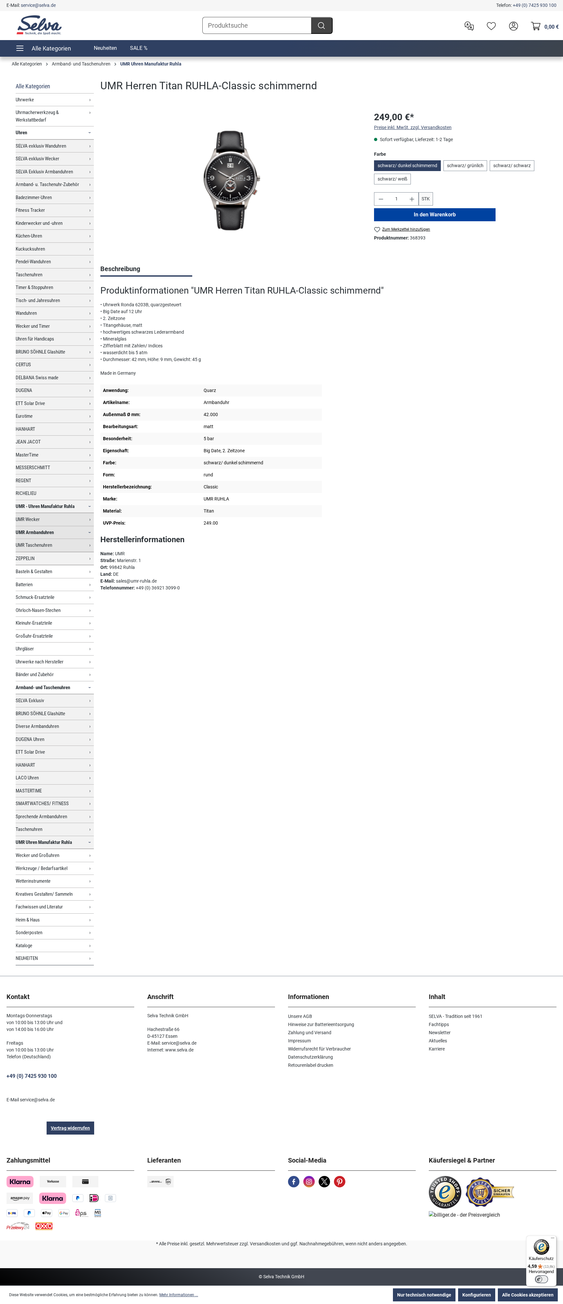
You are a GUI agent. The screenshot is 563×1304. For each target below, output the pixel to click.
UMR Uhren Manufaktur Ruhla (44, 842)
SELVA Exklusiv (30, 700)
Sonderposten (29, 932)
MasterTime (27, 455)
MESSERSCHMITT (33, 468)
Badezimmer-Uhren (34, 197)
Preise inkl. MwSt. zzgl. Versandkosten (413, 127)
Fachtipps (439, 1024)
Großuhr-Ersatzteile (34, 636)
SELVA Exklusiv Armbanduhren (44, 172)
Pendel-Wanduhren (33, 262)
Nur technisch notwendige (424, 1294)
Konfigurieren (476, 1294)
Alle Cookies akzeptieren (528, 1294)
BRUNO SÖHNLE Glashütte (40, 352)
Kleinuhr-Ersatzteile (34, 623)
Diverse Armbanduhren (37, 726)
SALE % (139, 48)
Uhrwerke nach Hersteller (40, 662)
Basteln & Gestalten (34, 571)
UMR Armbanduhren (35, 532)
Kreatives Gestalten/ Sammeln (44, 894)
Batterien (24, 584)
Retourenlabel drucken (310, 1065)
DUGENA (24, 390)
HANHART (25, 429)
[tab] (146, 269)
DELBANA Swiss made (37, 378)
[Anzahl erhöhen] (412, 199)
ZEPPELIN (25, 558)
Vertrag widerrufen (70, 1128)
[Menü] (552, 1239)
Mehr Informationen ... (178, 1295)
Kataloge (24, 946)
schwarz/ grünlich (465, 165)
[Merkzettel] (490, 25)
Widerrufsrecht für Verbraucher (319, 1048)
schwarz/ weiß (392, 178)
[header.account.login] (512, 25)
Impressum (299, 1040)
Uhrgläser (25, 649)
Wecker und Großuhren (37, 855)
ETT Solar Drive (30, 403)
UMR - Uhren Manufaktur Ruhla (45, 506)
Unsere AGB (300, 1016)
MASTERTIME (29, 791)
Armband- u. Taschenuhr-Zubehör (47, 184)
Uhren (21, 133)
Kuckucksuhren (30, 249)
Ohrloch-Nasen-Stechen (38, 610)
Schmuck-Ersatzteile (35, 597)
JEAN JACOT (28, 442)
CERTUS (23, 365)
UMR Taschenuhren (34, 545)
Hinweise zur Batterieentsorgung (321, 1024)
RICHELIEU (26, 493)
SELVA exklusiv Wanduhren (41, 146)
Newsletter (440, 1032)
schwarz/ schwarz (512, 165)
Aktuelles (438, 1040)
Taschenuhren (29, 275)
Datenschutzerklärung (310, 1057)
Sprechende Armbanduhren (41, 816)
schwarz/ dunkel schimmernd (407, 165)
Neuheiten (105, 48)
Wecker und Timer (33, 326)
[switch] (541, 1279)
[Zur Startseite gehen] (39, 25)
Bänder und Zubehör (35, 674)
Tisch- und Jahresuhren (38, 300)
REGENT (23, 481)
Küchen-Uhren (29, 236)
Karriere (437, 1048)
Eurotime (24, 416)
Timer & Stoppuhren (34, 287)
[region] (231, 180)
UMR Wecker (28, 519)
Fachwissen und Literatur (39, 907)
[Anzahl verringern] (381, 199)
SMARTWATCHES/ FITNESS (42, 803)
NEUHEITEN (27, 958)
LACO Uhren (27, 778)
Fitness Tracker (30, 210)
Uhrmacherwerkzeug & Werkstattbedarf (37, 116)
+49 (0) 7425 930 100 (534, 5)
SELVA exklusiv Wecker (37, 159)
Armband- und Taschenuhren (43, 687)
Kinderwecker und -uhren (39, 223)
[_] (230, 180)
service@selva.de (38, 5)
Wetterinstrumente (33, 881)
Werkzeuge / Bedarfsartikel (41, 868)
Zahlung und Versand (309, 1032)
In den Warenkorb (435, 214)
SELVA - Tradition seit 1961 (456, 1016)
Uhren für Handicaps (35, 339)
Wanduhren (26, 313)
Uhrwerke (25, 100)
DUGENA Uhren (30, 739)
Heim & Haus (28, 920)
